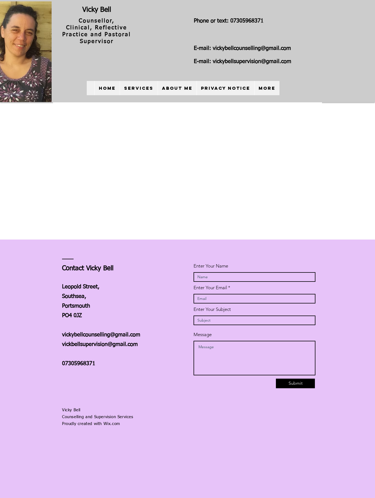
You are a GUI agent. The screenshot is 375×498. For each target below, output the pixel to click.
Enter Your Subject (212, 309)
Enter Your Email (210, 287)
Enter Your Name (211, 266)
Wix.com (111, 424)
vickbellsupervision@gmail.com (100, 344)
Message (203, 334)
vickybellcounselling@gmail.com (252, 48)
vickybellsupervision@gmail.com (252, 61)
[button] (139, 88)
